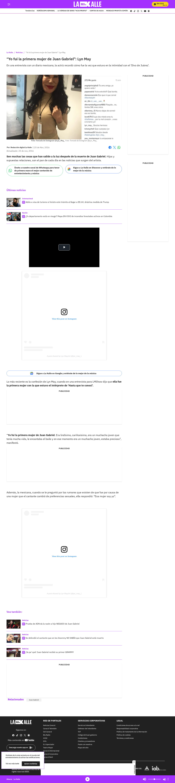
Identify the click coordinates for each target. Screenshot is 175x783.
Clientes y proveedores (86, 741)
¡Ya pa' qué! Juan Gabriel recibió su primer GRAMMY (50, 652)
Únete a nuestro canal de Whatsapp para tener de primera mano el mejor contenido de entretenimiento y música (36, 170)
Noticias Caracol (49, 725)
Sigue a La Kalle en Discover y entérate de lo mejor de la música (94, 169)
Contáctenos (82, 738)
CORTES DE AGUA (97, 11)
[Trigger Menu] (9, 4)
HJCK (45, 738)
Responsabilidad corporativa (127, 729)
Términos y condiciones (125, 738)
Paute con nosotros (85, 744)
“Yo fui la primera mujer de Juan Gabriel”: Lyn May (45, 52)
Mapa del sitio (83, 748)
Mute (144, 779)
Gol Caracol (47, 732)
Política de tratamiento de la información (132, 732)
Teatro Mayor (48, 748)
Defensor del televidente (87, 729)
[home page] (87, 4)
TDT (79, 732)
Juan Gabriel (34, 700)
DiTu (44, 741)
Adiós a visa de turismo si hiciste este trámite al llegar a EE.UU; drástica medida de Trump (67, 202)
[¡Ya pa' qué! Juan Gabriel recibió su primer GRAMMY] (14, 652)
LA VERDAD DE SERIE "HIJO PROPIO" (72, 11)
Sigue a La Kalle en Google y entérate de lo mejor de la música (66, 373)
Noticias (19, 52)
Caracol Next (48, 757)
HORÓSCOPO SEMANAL (46, 11)
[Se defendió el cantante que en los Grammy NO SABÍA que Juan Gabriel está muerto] (14, 638)
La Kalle (10, 52)
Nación (25, 213)
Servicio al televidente (86, 725)
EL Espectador (48, 744)
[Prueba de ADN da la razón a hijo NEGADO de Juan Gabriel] (14, 624)
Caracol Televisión (49, 729)
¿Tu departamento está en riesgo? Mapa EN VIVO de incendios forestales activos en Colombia (69, 216)
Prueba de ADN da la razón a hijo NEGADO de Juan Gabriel (52, 623)
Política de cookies (124, 735)
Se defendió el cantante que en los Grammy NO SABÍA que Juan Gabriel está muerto (65, 638)
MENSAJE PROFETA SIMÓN (117, 11)
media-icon (87, 779)
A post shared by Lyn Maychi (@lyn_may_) (64, 356)
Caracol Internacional (51, 751)
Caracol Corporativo (50, 754)
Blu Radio (46, 735)
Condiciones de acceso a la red (128, 725)
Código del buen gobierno (87, 735)
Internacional (27, 199)
